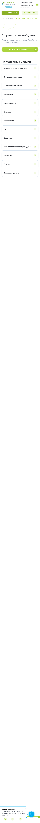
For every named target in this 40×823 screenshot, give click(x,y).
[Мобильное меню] (37, 5)
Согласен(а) (20, 820)
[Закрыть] (37, 813)
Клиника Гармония (7, 18)
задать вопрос (31, 12)
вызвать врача (12, 12)
